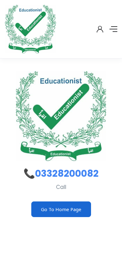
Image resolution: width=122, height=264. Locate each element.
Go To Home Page (61, 209)
